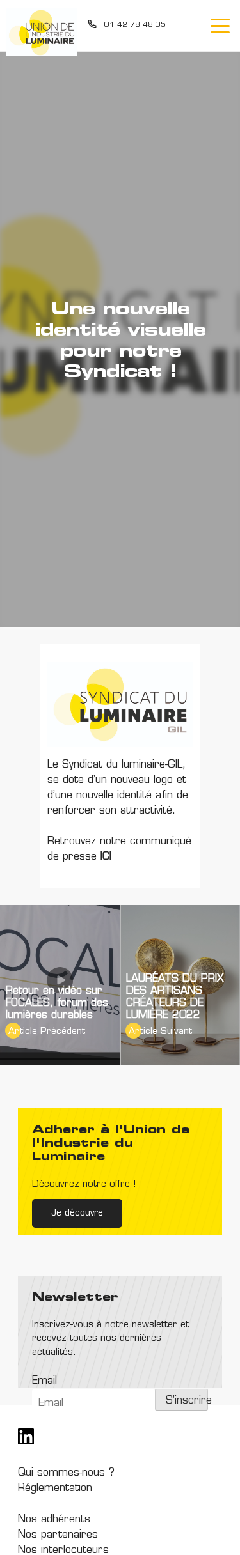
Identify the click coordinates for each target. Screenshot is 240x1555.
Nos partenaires (58, 1535)
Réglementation (55, 1488)
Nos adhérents (54, 1520)
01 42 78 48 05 (135, 25)
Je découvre (77, 1213)
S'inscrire (186, 1401)
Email (44, 1381)
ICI (104, 857)
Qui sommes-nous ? (66, 1473)
